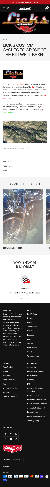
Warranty (30, 380)
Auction (5, 384)
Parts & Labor (8, 367)
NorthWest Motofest (10, 388)
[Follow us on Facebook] (5, 433)
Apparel (30, 343)
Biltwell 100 (7, 371)
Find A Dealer (32, 314)
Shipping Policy (33, 421)
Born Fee (6, 376)
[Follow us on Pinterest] (5, 439)
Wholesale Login (33, 356)
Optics (29, 322)
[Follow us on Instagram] (15, 433)
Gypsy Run (7, 392)
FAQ (28, 384)
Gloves (30, 331)
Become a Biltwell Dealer (36, 399)
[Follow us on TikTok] (15, 439)
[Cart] (46, 8)
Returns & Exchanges (35, 371)
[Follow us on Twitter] (10, 433)
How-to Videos (33, 395)
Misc (5, 40)
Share (5, 170)
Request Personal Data (36, 416)
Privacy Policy (32, 412)
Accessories (32, 327)
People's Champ (9, 380)
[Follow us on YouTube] (10, 439)
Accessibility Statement (36, 408)
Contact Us (31, 367)
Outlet (29, 352)
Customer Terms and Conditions (35, 389)
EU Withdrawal (32, 376)
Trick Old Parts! (13, 247)
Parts (29, 339)
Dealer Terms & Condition (37, 404)
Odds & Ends (32, 348)
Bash (33, 87)
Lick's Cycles (20, 84)
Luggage (30, 335)
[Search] (8, 8)
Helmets (30, 318)
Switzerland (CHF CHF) (12, 460)
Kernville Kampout (10, 397)
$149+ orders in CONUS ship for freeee (25, 293)
